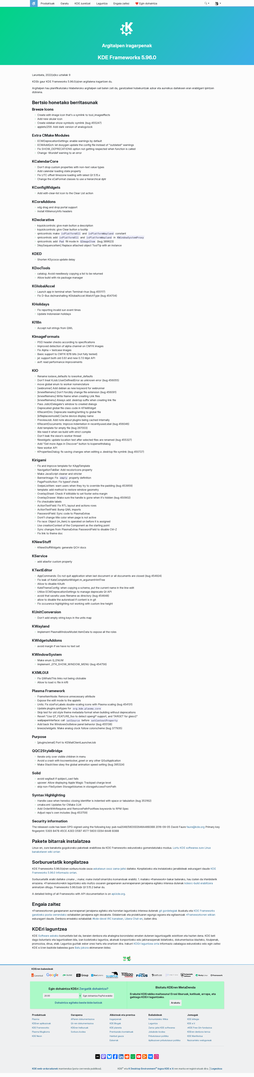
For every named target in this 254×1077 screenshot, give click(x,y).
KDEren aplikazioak (41, 1023)
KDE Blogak (115, 1023)
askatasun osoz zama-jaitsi (109, 868)
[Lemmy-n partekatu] (133, 1055)
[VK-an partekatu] (150, 1055)
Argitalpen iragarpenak (127, 45)
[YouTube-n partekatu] (138, 1055)
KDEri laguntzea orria (146, 943)
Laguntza (153, 1023)
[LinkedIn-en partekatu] (121, 1055)
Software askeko (48, 935)
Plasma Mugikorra (41, 1032)
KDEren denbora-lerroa (198, 1032)
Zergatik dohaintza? (93, 989)
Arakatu (175, 1002)
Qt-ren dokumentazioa (82, 1023)
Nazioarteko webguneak (199, 1040)
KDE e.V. (191, 1023)
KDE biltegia (193, 1019)
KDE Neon (37, 1036)
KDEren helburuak (79, 1027)
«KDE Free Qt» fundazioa (199, 1027)
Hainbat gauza (117, 1036)
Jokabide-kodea (156, 1032)
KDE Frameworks (40, 1027)
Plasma (35, 1019)
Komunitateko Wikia (158, 1019)
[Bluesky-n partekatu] (109, 1055)
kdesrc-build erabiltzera (198, 883)
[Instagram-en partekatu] (156, 1055)
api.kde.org (118, 893)
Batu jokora (82, 947)
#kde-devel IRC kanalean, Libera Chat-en (117, 918)
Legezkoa (216, 1068)
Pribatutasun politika (158, 1036)
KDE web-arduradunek (45, 1068)
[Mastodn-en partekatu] (103, 1055)
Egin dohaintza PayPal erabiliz (97, 995)
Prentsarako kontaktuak (121, 1032)
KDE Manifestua (195, 1036)
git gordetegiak (168, 910)
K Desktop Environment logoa (146, 1068)
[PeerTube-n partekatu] (144, 1055)
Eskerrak (114, 1040)
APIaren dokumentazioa (82, 1019)
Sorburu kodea (78, 1032)
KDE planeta (116, 1027)
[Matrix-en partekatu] (97, 1055)
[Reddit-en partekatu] (127, 1055)
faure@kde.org (196, 826)
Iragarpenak (115, 1019)
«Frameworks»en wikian (200, 914)
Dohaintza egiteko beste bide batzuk (78, 1002)
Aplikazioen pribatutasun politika (164, 1040)
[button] (207, 3)
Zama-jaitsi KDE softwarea (161, 1027)
